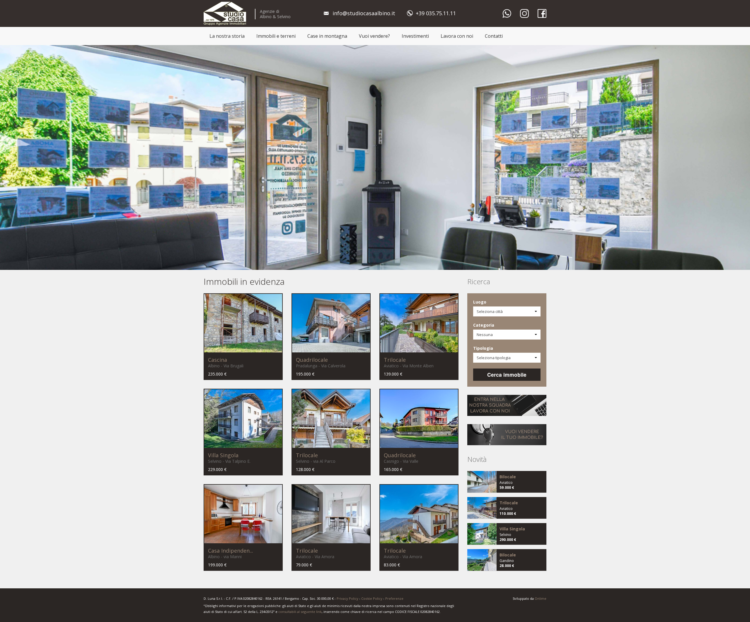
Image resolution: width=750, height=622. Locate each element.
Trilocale (395, 359)
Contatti (494, 36)
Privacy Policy (347, 598)
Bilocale (508, 476)
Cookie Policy (371, 598)
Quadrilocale (312, 359)
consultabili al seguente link (300, 611)
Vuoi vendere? (374, 36)
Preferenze (394, 598)
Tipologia (483, 348)
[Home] (225, 13)
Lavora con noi (457, 36)
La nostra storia (227, 36)
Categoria (483, 325)
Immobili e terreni (276, 36)
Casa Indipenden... (230, 550)
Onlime (540, 598)
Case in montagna (327, 36)
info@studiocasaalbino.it (364, 13)
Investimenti (415, 36)
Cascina (217, 359)
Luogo (479, 302)
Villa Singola (223, 455)
